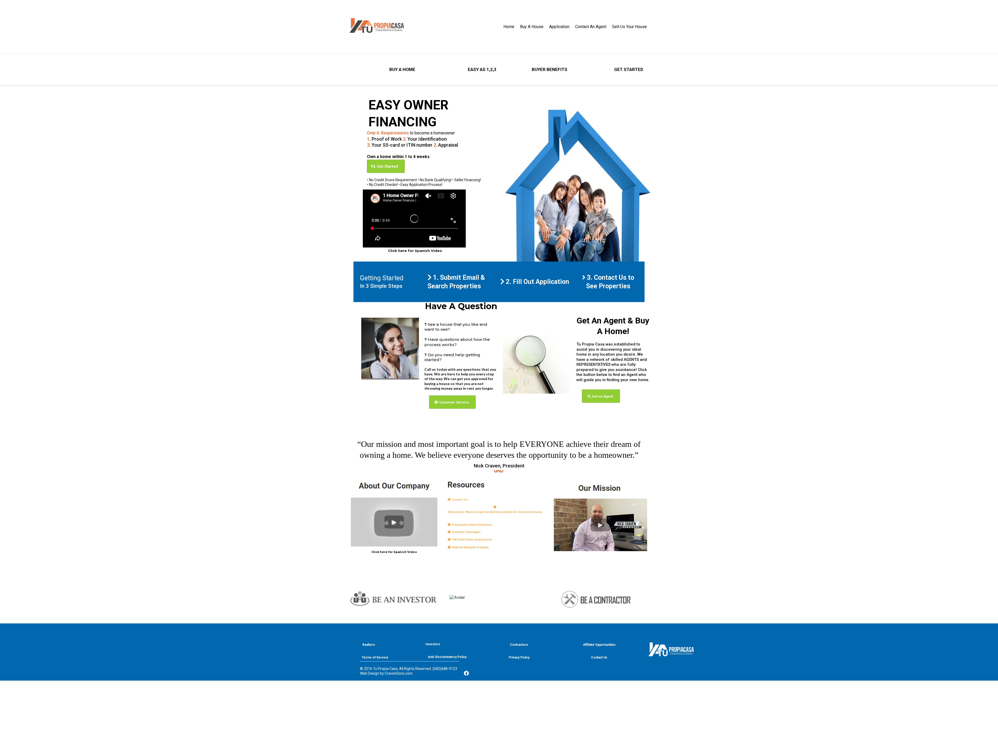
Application (559, 26)
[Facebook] (466, 674)
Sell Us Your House (629, 26)
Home (508, 26)
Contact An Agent (590, 26)
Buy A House (531, 26)
